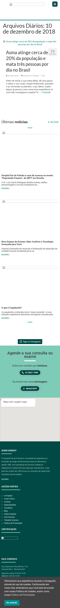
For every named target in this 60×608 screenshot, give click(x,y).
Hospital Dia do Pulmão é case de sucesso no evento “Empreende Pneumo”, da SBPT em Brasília (27, 176)
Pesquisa (35, 76)
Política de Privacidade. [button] (23, 594)
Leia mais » (5, 188)
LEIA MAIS (4, 479)
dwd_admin (14, 76)
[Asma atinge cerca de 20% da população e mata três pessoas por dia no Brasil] (30, 43)
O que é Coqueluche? (11, 307)
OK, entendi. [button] (11, 602)
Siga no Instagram (31, 341)
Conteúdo (46, 92)
